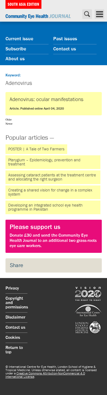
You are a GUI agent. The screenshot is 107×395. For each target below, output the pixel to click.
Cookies (12, 338)
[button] (53, 236)
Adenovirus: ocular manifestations (46, 103)
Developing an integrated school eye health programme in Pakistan (45, 207)
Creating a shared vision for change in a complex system (50, 192)
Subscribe (15, 49)
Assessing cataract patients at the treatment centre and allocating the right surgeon (52, 177)
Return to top (14, 350)
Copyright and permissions (16, 303)
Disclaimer (15, 317)
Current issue (19, 38)
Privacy (12, 288)
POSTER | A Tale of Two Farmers (36, 149)
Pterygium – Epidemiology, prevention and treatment (44, 162)
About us (15, 58)
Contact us (64, 49)
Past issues (65, 38)
